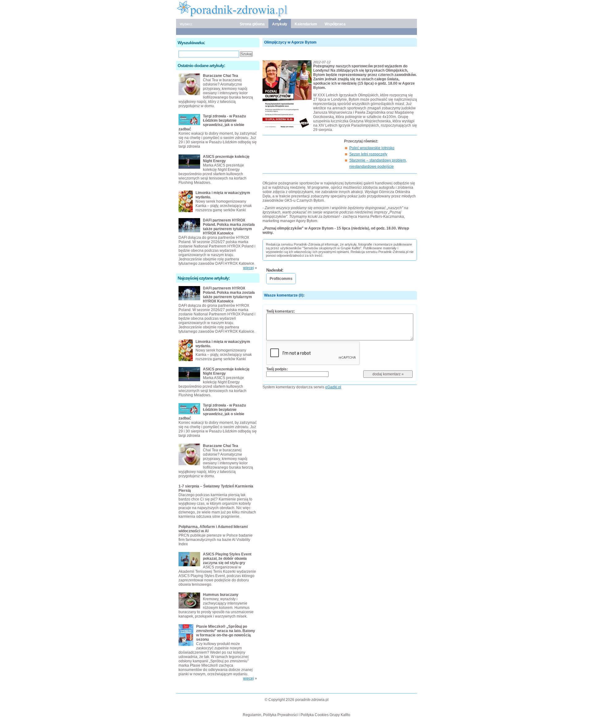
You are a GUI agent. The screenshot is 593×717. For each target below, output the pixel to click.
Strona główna (252, 24)
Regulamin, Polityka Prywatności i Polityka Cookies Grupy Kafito (296, 715)
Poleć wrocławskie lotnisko (371, 148)
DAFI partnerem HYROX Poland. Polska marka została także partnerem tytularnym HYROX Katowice (229, 226)
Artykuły (279, 24)
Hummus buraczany (220, 595)
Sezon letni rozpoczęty (368, 154)
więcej (248, 268)
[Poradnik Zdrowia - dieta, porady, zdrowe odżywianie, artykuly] (296, 9)
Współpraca (335, 24)
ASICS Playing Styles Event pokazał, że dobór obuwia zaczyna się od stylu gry (227, 558)
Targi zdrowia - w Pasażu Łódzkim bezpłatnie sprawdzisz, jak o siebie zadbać (212, 122)
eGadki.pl (333, 387)
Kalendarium (306, 24)
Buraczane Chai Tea (220, 76)
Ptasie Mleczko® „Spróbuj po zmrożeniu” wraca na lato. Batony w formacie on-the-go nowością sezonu (225, 633)
